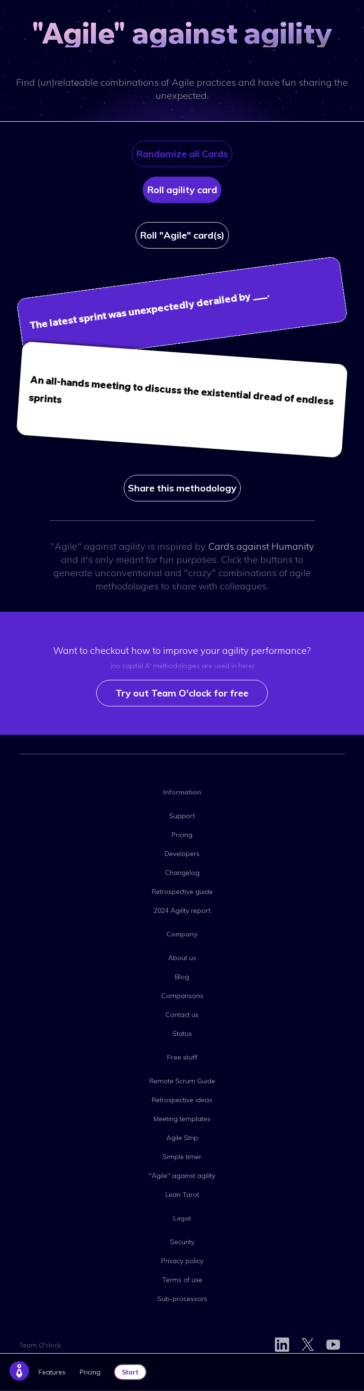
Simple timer (182, 1156)
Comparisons (182, 995)
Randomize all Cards (182, 154)
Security (182, 1242)
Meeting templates (182, 1119)
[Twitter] (307, 1345)
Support (182, 815)
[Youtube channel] (333, 1345)
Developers (182, 853)
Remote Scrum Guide (182, 1081)
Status (182, 1033)
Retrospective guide (182, 891)
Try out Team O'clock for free (182, 693)
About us (182, 958)
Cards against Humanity (261, 546)
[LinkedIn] (282, 1345)
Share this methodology (182, 488)
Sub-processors (182, 1298)
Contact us (182, 1014)
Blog (182, 976)
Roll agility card (182, 190)
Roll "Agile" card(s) (182, 235)
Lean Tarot (182, 1194)
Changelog (182, 872)
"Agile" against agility (182, 1175)
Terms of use (182, 1279)
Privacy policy (182, 1261)
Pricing (90, 1372)
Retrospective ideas (182, 1100)
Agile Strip (182, 1137)
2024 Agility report (182, 910)
